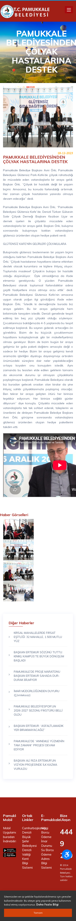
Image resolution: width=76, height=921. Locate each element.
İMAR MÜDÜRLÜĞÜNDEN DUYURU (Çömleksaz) (36, 693)
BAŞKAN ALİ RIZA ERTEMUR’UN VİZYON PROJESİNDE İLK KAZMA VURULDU (35, 765)
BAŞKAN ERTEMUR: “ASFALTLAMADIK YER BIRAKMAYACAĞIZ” (38, 728)
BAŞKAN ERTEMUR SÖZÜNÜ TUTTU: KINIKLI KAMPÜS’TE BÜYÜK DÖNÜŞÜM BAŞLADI (39, 656)
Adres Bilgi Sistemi (46, 863)
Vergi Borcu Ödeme (46, 832)
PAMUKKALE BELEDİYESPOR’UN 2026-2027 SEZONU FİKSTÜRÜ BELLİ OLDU (38, 710)
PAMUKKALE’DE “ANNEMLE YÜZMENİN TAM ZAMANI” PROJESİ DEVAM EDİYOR (39, 745)
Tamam (38, 912)
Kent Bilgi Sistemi (27, 863)
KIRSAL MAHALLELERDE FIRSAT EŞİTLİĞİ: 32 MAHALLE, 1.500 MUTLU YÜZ (38, 637)
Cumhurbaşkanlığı (34, 828)
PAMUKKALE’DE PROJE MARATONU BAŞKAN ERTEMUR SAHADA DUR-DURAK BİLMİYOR (37, 676)
